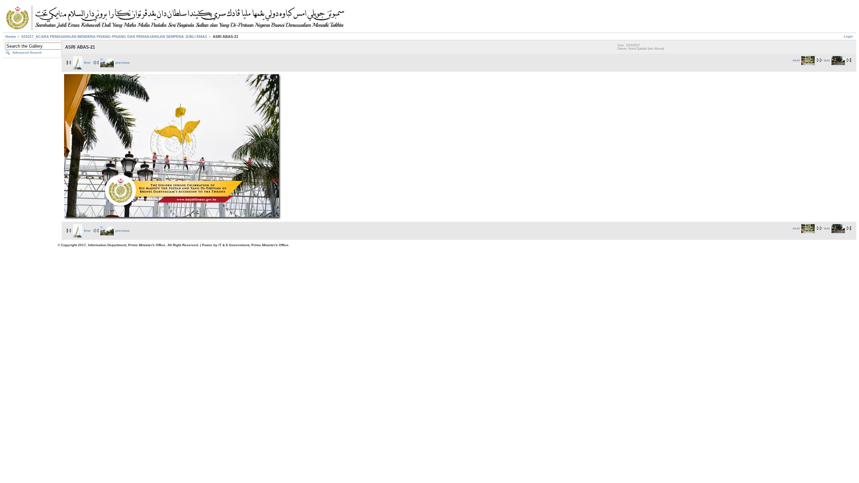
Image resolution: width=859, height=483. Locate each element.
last (827, 60)
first (87, 62)
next (796, 60)
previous (122, 62)
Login (848, 36)
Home (10, 37)
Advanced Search (27, 52)
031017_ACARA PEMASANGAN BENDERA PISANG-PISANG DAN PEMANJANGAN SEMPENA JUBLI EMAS (114, 37)
